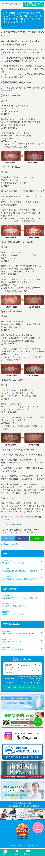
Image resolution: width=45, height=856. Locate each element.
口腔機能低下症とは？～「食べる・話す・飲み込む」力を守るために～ (22, 597)
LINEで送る (37, 538)
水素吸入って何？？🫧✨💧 (13, 561)
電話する (6, 854)
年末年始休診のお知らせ (12, 640)
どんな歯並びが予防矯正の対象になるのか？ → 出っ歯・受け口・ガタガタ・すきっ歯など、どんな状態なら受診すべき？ (22, 577)
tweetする (8, 538)
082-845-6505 (16, 524)
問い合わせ (28, 854)
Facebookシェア (22, 538)
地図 (16, 854)
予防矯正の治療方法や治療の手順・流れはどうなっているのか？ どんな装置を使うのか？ (22, 569)
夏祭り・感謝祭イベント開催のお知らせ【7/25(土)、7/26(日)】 (22, 632)
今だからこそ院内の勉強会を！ (14, 648)
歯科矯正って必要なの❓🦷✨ (14, 605)
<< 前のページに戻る (10, 544)
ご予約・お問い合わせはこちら (23, 687)
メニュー (39, 854)
